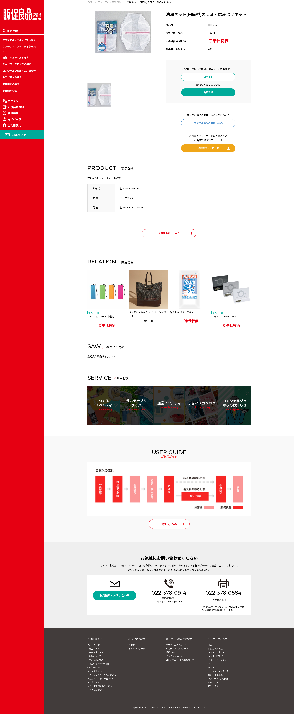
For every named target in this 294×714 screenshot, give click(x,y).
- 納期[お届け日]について (98, 652)
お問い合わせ (19, 134)
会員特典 (13, 113)
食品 (5, 313)
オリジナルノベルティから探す (19, 39)
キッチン (7, 361)
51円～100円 (10, 329)
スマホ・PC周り (11, 337)
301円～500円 (10, 368)
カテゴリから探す (12, 77)
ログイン (13, 101)
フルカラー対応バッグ (14, 357)
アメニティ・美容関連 (14, 384)
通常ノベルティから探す (16, 57)
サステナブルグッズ (136, 404)
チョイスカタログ (201, 404)
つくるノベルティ (103, 404)
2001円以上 (9, 392)
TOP (90, 2)
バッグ (6, 353)
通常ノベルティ (169, 404)
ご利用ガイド (93, 645)
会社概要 (131, 645)
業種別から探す (11, 90)
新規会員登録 (16, 107)
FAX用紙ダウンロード (221, 599)
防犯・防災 (8, 400)
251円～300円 (10, 361)
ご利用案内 (14, 125)
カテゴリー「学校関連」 (16, 345)
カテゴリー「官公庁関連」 (17, 384)
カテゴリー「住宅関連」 (16, 337)
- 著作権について (95, 667)
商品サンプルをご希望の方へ (100, 678)
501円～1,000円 (11, 376)
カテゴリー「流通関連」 (16, 361)
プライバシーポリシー (137, 649)
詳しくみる (169, 524)
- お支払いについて (96, 660)
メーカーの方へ (94, 682)
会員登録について (95, 690)
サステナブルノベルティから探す (19, 48)
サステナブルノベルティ (177, 649)
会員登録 (208, 92)
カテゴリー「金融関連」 (16, 368)
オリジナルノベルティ (176, 645)
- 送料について (94, 656)
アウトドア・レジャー (14, 345)
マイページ (14, 119)
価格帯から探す (11, 84)
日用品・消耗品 (11, 321)
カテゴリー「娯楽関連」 (16, 353)
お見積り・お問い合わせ (114, 595)
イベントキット (11, 392)
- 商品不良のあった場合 (98, 664)
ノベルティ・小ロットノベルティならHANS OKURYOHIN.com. (178, 707)
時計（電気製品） (12, 376)
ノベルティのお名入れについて (101, 675)
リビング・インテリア (14, 368)
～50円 (6, 321)
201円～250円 (10, 353)
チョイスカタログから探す (17, 64)
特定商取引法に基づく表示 (99, 686)
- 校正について (94, 649)
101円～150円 (10, 337)
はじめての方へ (94, 671)
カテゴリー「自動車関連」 (17, 376)
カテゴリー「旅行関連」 (16, 329)
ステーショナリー (12, 329)
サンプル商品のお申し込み (208, 123)
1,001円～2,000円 (12, 384)
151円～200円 (10, 345)
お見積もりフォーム (169, 233)
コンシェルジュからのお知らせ (19, 70)
